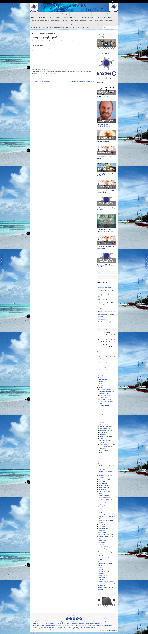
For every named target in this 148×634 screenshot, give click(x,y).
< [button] (99, 43)
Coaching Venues (103, 425)
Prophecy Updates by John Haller (106, 312)
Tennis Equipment (102, 532)
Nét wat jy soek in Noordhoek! (42, 81)
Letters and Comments (105, 497)
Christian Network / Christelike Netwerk (102, 625)
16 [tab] (107, 47)
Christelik (100, 381)
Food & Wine (39, 45)
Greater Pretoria (103, 432)
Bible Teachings (103, 483)
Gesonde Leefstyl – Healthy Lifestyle (41, 625)
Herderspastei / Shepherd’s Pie (106, 299)
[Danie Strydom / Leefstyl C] (116, 1)
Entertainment (102, 364)
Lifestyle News (68, 40)
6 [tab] (107, 46)
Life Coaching (101, 505)
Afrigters (101, 423)
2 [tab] (100, 46)
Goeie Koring (103, 397)
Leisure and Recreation (105, 368)
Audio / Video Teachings (105, 479)
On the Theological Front (105, 499)
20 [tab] (114, 47)
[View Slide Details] (106, 43)
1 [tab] (98, 46)
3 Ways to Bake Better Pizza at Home (41, 69)
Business (100, 462)
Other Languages (102, 575)
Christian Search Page (103, 571)
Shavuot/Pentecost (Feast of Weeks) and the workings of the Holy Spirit (106, 295)
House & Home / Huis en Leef (106, 366)
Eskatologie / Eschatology (105, 548)
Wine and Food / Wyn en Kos (105, 534)
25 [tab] (106, 48)
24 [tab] (104, 48)
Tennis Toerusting (103, 450)
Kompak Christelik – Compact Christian (79, 629)
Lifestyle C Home (102, 362)
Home (36, 33)
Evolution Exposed (104, 495)
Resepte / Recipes (103, 546)
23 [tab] (108, 606)
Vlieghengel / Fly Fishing (104, 287)
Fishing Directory (103, 370)
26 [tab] (108, 48)
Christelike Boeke (104, 405)
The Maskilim (101, 573)
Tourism (101, 374)
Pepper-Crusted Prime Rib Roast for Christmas (80, 81)
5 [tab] (105, 46)
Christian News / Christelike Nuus (106, 550)
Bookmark (36, 76)
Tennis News (102, 434)
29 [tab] (113, 48)
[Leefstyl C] (108, 1)
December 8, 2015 (47, 40)
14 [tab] (103, 47)
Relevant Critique (103, 501)
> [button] (114, 43)
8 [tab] (110, 46)
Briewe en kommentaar (105, 399)
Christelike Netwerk (104, 395)
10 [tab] (114, 46)
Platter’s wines (103, 456)
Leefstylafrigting (102, 379)
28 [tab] (111, 48)
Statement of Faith (103, 503)
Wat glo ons (102, 409)
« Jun (98, 351)
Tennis (100, 421)
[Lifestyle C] (110, 1)
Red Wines (102, 458)
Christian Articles (103, 485)
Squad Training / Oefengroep (107, 444)
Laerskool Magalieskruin (105, 430)
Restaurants (102, 460)
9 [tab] (112, 46)
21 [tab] (99, 48)
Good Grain (102, 469)
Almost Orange (102, 319)
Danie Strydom (37, 40)
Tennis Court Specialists (105, 436)
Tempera (108, 630)
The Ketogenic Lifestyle (104, 560)
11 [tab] (98, 47)
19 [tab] (112, 47)
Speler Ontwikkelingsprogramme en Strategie (107, 440)
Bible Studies (102, 481)
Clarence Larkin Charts (104, 487)
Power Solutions (102, 378)
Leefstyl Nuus (61, 40)
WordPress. (114, 630)
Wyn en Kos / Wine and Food (106, 454)
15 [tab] (105, 47)
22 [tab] (101, 48)
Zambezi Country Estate (105, 426)
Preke (100, 407)
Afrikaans (100, 385)
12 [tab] (100, 47)
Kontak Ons (101, 383)
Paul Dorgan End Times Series (105, 290)
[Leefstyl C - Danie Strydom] (112, 1)
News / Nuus (76, 40)
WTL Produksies (103, 411)
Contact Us (101, 507)
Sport (100, 419)
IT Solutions (102, 372)
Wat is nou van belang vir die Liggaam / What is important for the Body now (106, 391)
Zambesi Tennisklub (104, 428)
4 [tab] (103, 46)
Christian (100, 464)
